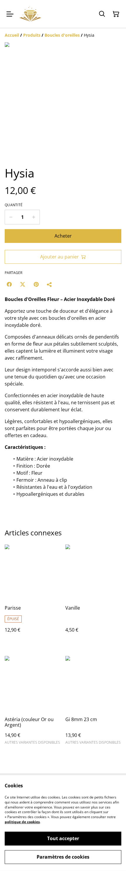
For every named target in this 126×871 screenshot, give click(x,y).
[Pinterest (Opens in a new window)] (36, 284)
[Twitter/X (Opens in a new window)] (22, 284)
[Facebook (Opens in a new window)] (9, 284)
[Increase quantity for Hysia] (34, 217)
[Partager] (49, 284)
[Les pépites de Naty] (30, 14)
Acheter (63, 236)
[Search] (102, 14)
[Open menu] (10, 14)
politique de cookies (22, 821)
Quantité (14, 205)
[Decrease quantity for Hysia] (11, 217)
